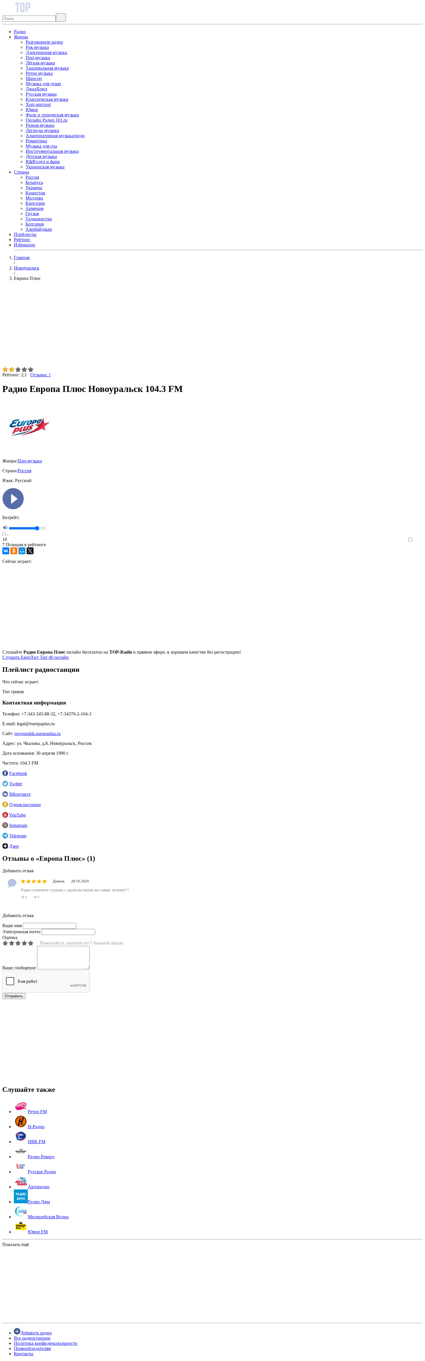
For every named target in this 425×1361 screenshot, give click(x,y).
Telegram (17, 835)
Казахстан (35, 192)
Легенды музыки (42, 130)
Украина (33, 187)
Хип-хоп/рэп (38, 104)
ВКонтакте (20, 794)
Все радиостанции (32, 1338)
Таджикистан (38, 218)
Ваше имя (12, 925)
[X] (30, 550)
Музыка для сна (41, 146)
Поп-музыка (38, 57)
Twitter (15, 783)
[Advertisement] (175, 326)
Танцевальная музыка (47, 68)
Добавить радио (36, 1332)
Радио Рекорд (41, 1156)
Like (418, 540)
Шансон (34, 78)
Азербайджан (38, 229)
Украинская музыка (45, 166)
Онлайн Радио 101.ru (46, 120)
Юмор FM (38, 1231)
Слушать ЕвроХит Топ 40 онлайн (35, 657)
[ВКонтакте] (5, 550)
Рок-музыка (37, 47)
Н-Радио (36, 1126)
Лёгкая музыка (40, 62)
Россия (32, 177)
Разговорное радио (44, 42)
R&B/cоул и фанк (43, 161)
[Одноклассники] (13, 550)
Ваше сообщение (19, 967)
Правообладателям (32, 1348)
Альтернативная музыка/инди (55, 135)
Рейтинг (22, 239)
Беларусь (34, 182)
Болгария (34, 224)
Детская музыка (41, 156)
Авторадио (38, 1186)
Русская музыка (41, 94)
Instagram (18, 825)
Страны (21, 172)
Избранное (24, 244)
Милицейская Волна (48, 1216)
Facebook (18, 773)
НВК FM (36, 1141)
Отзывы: (40, 374)
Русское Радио (42, 1171)
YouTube (17, 814)
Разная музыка (40, 125)
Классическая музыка (47, 99)
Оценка (9, 937)
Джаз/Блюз (36, 88)
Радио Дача (39, 1201)
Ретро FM (37, 1111)
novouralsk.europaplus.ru (37, 733)
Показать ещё (15, 1244)
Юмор (32, 109)
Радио (20, 31)
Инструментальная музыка (52, 151)
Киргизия (35, 203)
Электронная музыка (46, 52)
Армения (34, 208)
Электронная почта (21, 931)
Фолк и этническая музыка (52, 114)
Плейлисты (25, 234)
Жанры (21, 36)
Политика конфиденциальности (45, 1343)
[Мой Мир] (22, 550)
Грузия (32, 213)
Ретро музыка (39, 73)
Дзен (14, 846)
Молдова (34, 198)
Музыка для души (43, 83)
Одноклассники (25, 804)
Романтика (36, 140)
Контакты (23, 1353)
